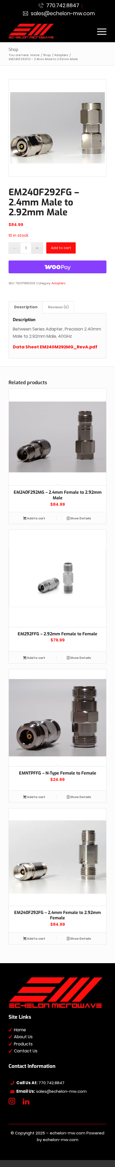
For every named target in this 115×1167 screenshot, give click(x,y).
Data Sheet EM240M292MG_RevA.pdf (55, 347)
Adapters (58, 283)
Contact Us (25, 1051)
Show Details (80, 518)
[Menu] (99, 31)
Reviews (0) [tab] (58, 307)
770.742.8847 (61, 5)
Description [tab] (25, 307)
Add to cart (61, 248)
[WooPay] (57, 266)
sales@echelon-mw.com (61, 13)
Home (20, 1030)
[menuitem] (59, 6)
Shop (13, 49)
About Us (23, 1037)
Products (23, 1044)
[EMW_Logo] (48, 31)
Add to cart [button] (35, 518)
